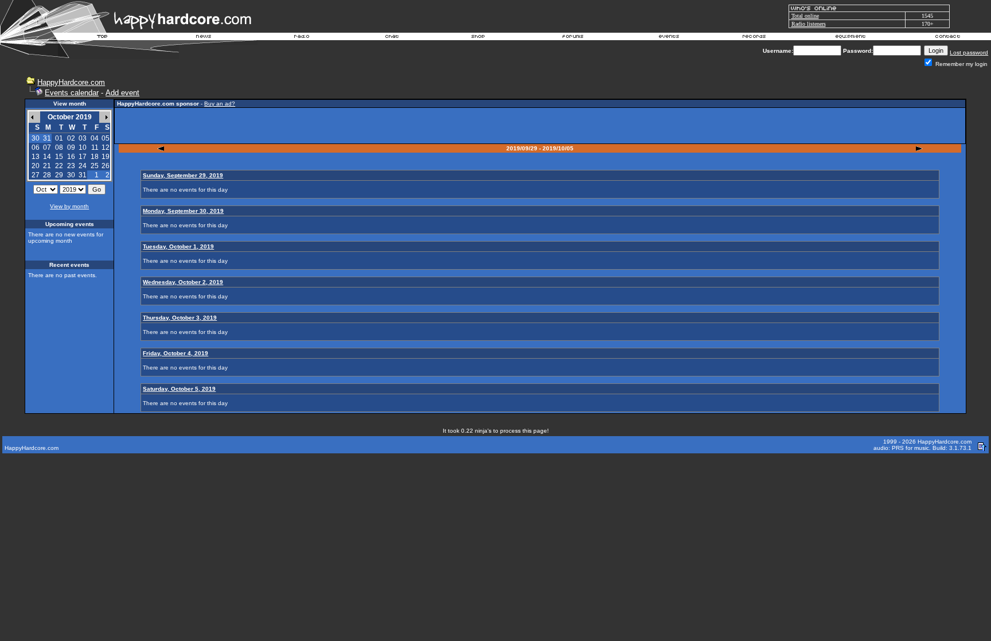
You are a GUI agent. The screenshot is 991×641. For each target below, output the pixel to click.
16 (71, 157)
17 (83, 157)
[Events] (668, 37)
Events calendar (72, 92)
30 (71, 175)
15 (59, 157)
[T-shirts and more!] (478, 37)
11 (95, 147)
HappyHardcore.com (71, 82)
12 (106, 147)
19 (106, 157)
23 (71, 166)
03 (83, 138)
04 (95, 138)
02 (71, 138)
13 (36, 157)
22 (59, 166)
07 (47, 147)
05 (106, 138)
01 (59, 138)
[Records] (754, 37)
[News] (202, 37)
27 (36, 175)
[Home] (102, 37)
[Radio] (302, 37)
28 (47, 175)
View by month (69, 206)
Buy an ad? (219, 103)
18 (95, 157)
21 (47, 166)
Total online (805, 16)
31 (83, 175)
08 (59, 147)
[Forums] (573, 37)
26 (106, 166)
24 (83, 166)
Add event (122, 92)
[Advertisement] (540, 125)
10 (83, 147)
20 (36, 166)
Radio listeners (808, 24)
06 (36, 147)
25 (95, 166)
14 (47, 157)
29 (59, 175)
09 (71, 147)
